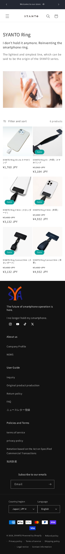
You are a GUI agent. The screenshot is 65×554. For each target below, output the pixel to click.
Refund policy (51, 535)
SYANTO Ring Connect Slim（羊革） (47, 261)
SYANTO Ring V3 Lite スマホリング (16, 161)
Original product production (23, 385)
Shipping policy (52, 541)
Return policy (14, 393)
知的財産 (12, 461)
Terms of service (33, 541)
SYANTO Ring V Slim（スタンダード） (17, 211)
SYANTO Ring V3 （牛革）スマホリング (46, 161)
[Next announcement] (58, 4)
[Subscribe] (50, 484)
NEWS (10, 354)
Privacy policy (15, 541)
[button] (7, 16)
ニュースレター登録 (18, 409)
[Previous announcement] (6, 4)
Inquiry (11, 377)
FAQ (9, 401)
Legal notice (22, 546)
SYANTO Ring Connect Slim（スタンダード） (17, 261)
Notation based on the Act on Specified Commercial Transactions (29, 451)
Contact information (42, 546)
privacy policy (15, 440)
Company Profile (16, 346)
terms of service (16, 432)
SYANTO (18, 535)
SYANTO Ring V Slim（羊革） (46, 210)
